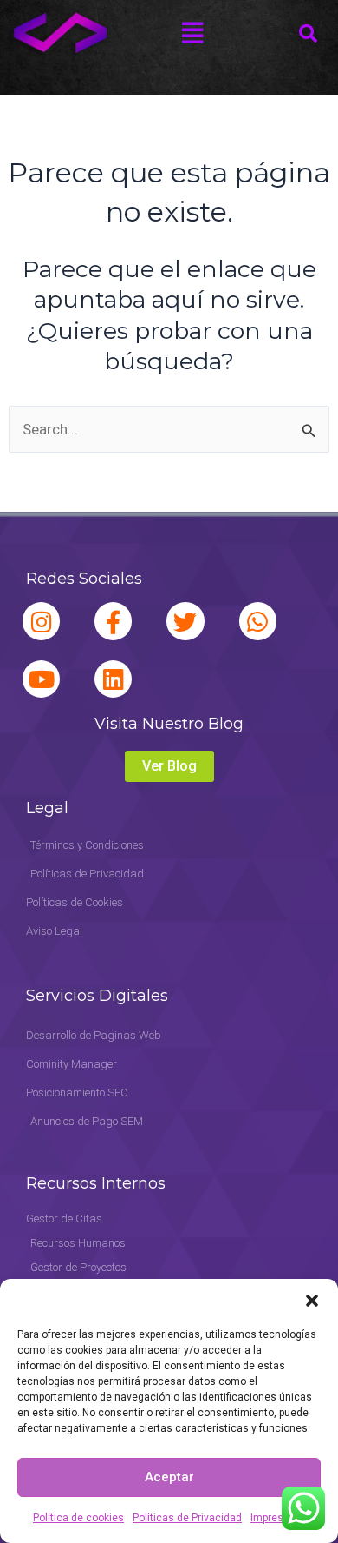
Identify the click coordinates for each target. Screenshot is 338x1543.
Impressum (277, 1518)
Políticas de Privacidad (187, 1518)
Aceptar (169, 1477)
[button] (312, 1300)
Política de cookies (78, 1518)
